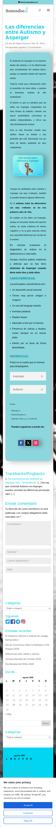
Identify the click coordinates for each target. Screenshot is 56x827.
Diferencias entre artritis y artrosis (22, 654)
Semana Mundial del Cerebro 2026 (23, 659)
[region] (28, 802)
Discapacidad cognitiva (15, 47)
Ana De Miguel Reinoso (19, 43)
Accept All (28, 805)
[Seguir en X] (28, 443)
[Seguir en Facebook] (21, 443)
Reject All (28, 821)
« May (8, 714)
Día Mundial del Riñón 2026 (19, 664)
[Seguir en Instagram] (36, 443)
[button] (48, 12)
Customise (28, 813)
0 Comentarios (34, 47)
